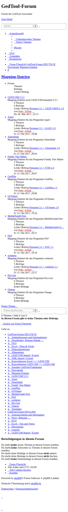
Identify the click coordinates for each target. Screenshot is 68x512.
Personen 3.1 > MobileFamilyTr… (46, 227)
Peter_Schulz (24, 111)
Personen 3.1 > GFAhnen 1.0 (44, 207)
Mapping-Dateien (15, 77)
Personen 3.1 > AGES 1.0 (42, 128)
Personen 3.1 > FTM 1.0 (41, 168)
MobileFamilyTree (17, 216)
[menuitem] (27, 39)
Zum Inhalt (6, 19)
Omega (11, 289)
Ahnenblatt (13, 136)
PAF (10, 235)
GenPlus (12, 176)
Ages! (11, 117)
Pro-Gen (12, 275)
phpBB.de (36, 483)
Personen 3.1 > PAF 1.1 (41, 247)
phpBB (17, 478)
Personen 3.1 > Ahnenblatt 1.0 (44, 148)
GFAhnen (13, 196)
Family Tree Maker (17, 156)
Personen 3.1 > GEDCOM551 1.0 (46, 108)
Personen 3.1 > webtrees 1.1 (43, 267)
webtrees (12, 255)
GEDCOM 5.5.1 (16, 97)
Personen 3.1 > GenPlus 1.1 (43, 187)
